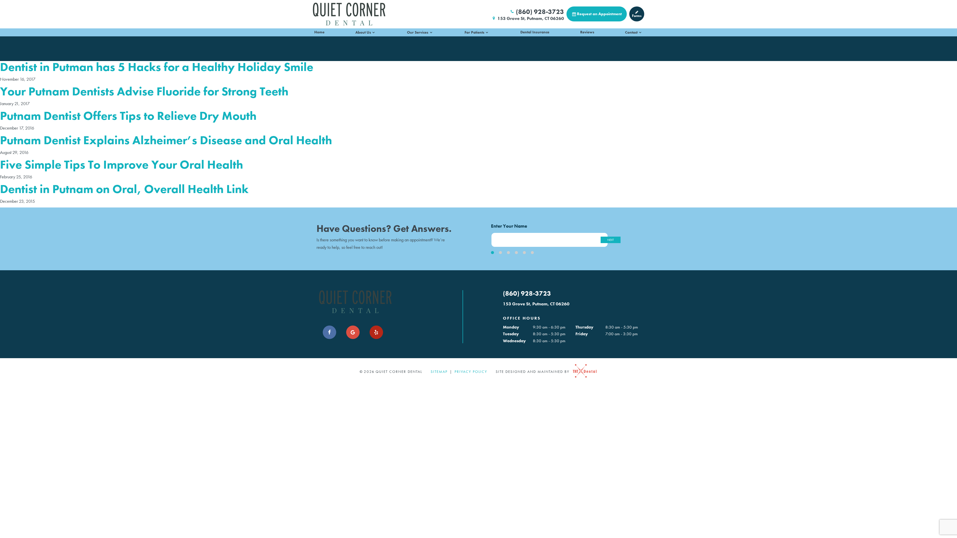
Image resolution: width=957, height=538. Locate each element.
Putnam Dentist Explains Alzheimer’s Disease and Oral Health (166, 140)
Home (319, 32)
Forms (636, 15)
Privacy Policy (471, 371)
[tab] (492, 252)
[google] (353, 332)
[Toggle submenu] (373, 32)
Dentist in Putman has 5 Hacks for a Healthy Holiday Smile (156, 66)
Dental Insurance (534, 32)
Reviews (587, 32)
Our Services (417, 32)
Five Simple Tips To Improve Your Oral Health (121, 164)
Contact (631, 32)
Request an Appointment (599, 13)
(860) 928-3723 (540, 11)
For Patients (474, 32)
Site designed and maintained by (533, 371)
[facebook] (329, 332)
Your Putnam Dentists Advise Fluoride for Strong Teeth (144, 91)
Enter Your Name (509, 226)
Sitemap (439, 371)
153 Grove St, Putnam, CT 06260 (530, 18)
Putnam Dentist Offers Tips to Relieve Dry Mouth (128, 115)
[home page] (349, 13)
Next (610, 240)
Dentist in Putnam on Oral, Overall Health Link (124, 189)
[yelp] (376, 332)
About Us (363, 32)
